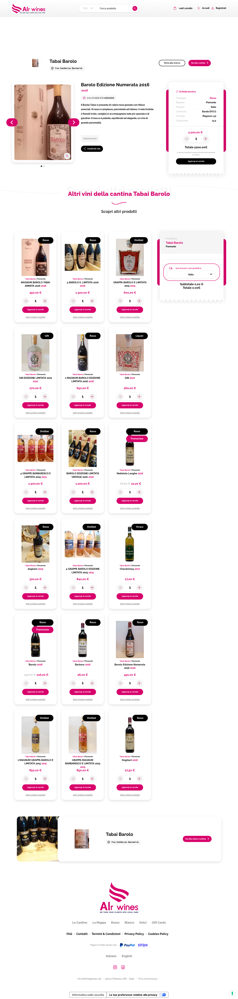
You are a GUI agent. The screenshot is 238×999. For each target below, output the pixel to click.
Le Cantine (79, 922)
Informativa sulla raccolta (88, 994)
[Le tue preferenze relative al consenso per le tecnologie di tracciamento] (232, 993)
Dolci (143, 922)
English (127, 956)
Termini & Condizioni (106, 934)
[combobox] (88, 8)
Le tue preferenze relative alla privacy (133, 994)
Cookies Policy (158, 934)
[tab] (41, 166)
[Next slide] (73, 122)
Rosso (115, 922)
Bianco (129, 922)
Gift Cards (159, 922)
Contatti (82, 934)
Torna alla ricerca (172, 63)
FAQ (69, 934)
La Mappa (99, 922)
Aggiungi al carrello (196, 161)
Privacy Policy (134, 934)
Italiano (111, 956)
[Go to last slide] (12, 122)
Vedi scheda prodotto (35, 317)
